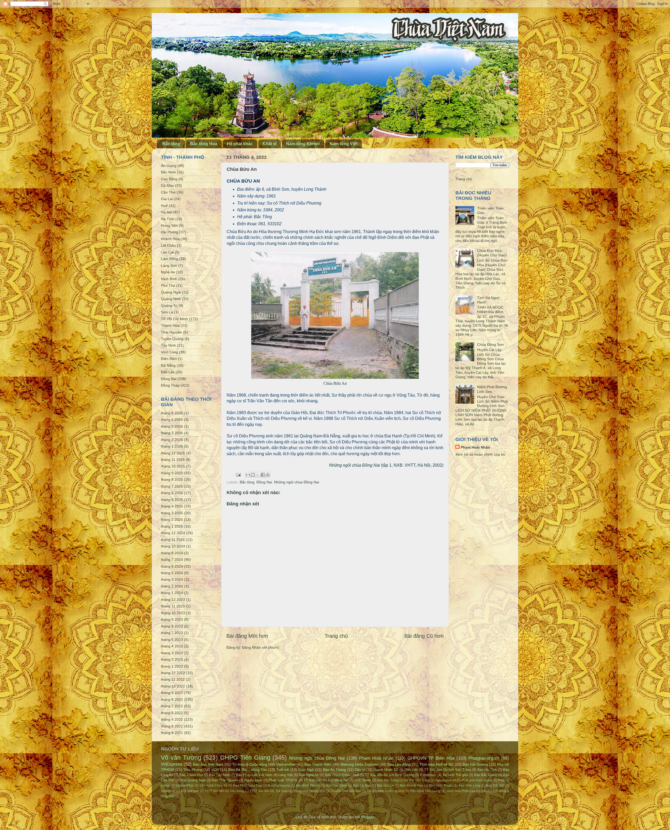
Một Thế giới (190, 791)
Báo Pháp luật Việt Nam (254, 775)
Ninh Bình (169, 279)
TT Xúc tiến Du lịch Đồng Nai (326, 780)
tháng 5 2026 (172, 426)
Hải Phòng (169, 232)
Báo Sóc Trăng (388, 780)
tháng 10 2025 (173, 466)
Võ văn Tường (181, 757)
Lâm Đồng (169, 259)
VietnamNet (285, 764)
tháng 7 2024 (172, 559)
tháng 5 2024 (172, 573)
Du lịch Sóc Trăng (417, 780)
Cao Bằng (169, 179)
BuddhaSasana (279, 785)
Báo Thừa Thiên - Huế (342, 775)
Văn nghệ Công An (213, 785)
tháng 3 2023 (172, 653)
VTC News (363, 780)
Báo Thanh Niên (317, 764)
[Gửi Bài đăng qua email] (238, 474)
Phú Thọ (168, 285)
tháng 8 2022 (172, 699)
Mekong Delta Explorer (359, 764)
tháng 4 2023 (172, 646)
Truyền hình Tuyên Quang (385, 791)
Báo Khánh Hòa (411, 785)
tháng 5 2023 (172, 639)
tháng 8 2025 (172, 479)
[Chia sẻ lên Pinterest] (267, 474)
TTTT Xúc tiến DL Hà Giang (224, 791)
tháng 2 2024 (172, 586)
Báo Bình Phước (308, 785)
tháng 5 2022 (172, 713)
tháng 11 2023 (173, 606)
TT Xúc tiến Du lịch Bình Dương (389, 775)
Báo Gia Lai (385, 785)
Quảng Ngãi (171, 292)
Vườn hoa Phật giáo (460, 791)
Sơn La (167, 312)
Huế (164, 206)
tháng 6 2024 (172, 566)
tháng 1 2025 (172, 526)
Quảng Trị (169, 305)
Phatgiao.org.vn (483, 758)
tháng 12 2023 (173, 599)
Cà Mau (167, 185)
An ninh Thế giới (455, 775)
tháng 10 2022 (173, 686)
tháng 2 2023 (172, 659)
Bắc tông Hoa (203, 144)
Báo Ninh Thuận (441, 785)
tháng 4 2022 (172, 719)
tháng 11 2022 (173, 679)
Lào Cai (167, 252)
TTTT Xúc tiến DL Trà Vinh (269, 791)
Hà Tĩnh (167, 219)
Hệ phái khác (240, 144)
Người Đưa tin (446, 780)
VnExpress (171, 764)
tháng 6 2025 (172, 493)
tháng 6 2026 (172, 419)
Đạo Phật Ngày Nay (247, 785)
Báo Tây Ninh (219, 775)
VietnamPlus (185, 785)
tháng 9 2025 (172, 473)
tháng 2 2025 (172, 519)
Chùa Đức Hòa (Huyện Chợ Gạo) (492, 253)
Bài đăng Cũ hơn (424, 636)
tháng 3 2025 (172, 513)
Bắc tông (171, 144)
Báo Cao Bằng (336, 785)
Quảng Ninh (171, 299)
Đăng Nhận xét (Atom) (260, 647)
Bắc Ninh (168, 172)
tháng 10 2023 (173, 613)
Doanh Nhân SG (385, 770)
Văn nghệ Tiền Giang (425, 791)
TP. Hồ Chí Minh (174, 319)
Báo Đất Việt (495, 785)
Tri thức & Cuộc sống (249, 764)
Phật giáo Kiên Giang (477, 780)
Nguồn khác (253, 780)
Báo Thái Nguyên (225, 780)
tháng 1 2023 (172, 666)
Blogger (367, 817)
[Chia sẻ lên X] (257, 474)
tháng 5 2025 (172, 500)
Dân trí (360, 770)
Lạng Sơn (169, 265)
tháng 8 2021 (172, 733)
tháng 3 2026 (172, 433)
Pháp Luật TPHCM (283, 780)
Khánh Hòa (170, 239)
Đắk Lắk (168, 372)
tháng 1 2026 (172, 446)
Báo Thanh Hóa (191, 775)
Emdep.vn (168, 791)
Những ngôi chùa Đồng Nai (296, 482)
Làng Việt (285, 775)
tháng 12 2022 (173, 673)
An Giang (168, 165)
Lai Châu (168, 245)
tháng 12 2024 (173, 533)
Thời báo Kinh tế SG (436, 764)
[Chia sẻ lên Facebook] (262, 474)
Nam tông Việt (344, 144)
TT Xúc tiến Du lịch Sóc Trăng (447, 770)
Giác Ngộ (306, 769)
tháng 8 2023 (172, 626)
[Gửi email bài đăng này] (247, 474)
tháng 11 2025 (173, 460)
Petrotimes (428, 775)
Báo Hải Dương (475, 764)
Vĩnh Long (169, 352)
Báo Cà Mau (362, 785)
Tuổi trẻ (282, 769)
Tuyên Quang (172, 339)
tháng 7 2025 (172, 486)
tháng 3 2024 (172, 579)
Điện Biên (169, 359)
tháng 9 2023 (172, 619)
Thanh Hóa (170, 325)
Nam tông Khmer (303, 144)
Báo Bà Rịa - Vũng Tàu (247, 769)
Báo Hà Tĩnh (487, 770)
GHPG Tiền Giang (245, 757)
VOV (215, 769)
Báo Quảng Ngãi (193, 780)
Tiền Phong (192, 769)
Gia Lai (167, 199)
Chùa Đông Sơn (490, 344)
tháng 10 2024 (173, 546)
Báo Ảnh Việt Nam (208, 764)
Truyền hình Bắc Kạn (346, 791)
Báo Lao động (399, 764)
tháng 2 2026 (172, 440)
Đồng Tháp (170, 385)
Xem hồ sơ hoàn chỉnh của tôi (480, 454)
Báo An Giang (334, 769)
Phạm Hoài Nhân (475, 447)
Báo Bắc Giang (485, 775)
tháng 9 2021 (172, 726)
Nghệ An (168, 272)
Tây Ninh (168, 345)
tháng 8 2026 (172, 413)
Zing (484, 791)
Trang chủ (336, 636)
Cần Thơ (168, 192)
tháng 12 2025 (173, 453)
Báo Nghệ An (309, 775)
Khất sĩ (269, 144)
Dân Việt (411, 770)
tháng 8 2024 (172, 553)
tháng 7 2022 (172, 706)
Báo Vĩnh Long (469, 785)
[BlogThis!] (252, 474)
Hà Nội (166, 212)
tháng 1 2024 (172, 593)
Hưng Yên (169, 225)
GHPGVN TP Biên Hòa (430, 758)
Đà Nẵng (168, 365)
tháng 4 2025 (172, 506)
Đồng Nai (264, 482)
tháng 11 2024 (173, 540)
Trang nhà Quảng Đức (309, 791)
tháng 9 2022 (172, 693)
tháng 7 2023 (172, 633)
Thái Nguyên (171, 332)
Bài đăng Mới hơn (247, 636)
